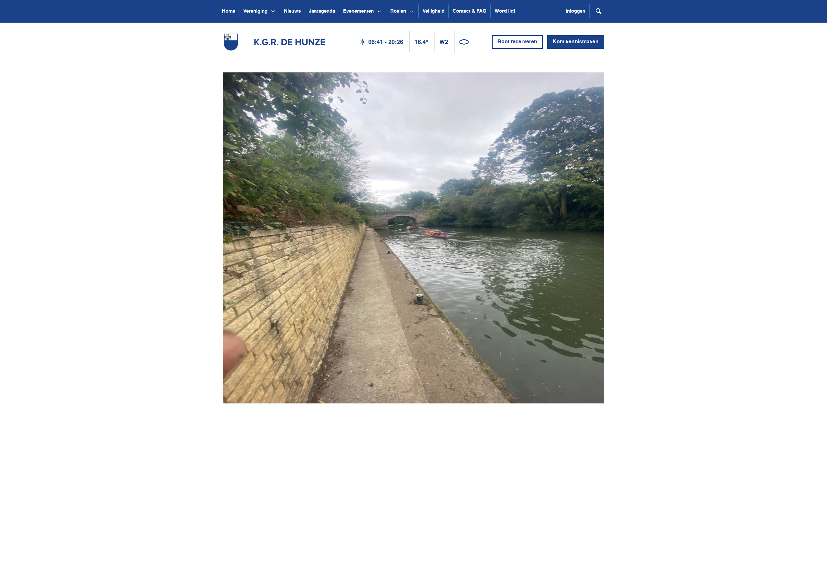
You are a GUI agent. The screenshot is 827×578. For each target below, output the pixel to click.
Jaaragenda (322, 11)
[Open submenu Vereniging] (273, 11)
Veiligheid (434, 11)
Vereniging (255, 11)
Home (228, 11)
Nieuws (292, 11)
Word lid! (505, 11)
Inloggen (575, 11)
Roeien (398, 11)
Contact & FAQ (470, 11)
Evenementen (358, 11)
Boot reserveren (517, 42)
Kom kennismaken (576, 42)
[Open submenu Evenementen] (379, 11)
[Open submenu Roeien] (411, 11)
